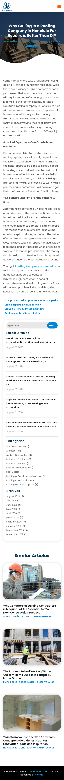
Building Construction (18, 480)
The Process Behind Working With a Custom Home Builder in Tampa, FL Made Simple (27, 675)
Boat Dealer (12, 471)
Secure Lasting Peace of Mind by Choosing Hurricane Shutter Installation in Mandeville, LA (31, 380)
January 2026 (13, 526)
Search (52, 325)
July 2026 (11, 500)
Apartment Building (16, 446)
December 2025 (15, 530)
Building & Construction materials (24, 476)
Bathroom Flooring (16, 463)
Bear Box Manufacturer (18, 467)
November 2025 (14, 534)
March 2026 (12, 517)
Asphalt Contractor (16, 455)
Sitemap (38, 774)
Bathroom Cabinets (17, 459)
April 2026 (11, 513)
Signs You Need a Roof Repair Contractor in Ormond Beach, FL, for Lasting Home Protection (31, 403)
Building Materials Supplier (20, 484)
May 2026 (11, 509)
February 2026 (14, 521)
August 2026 (13, 496)
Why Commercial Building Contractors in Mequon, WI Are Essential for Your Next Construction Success (29, 609)
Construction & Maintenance (36, 616)
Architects (12, 450)
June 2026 (12, 504)
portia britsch (15, 41)
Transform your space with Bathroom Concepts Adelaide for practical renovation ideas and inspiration (29, 740)
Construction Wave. (38, 771)
